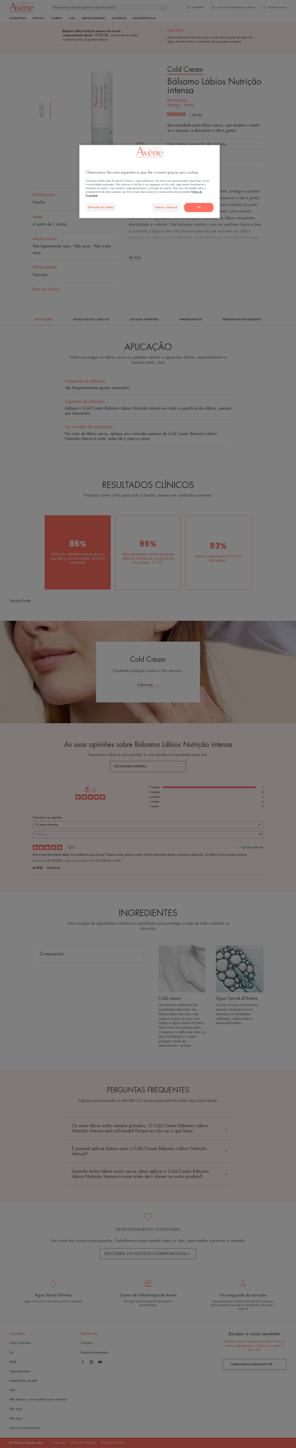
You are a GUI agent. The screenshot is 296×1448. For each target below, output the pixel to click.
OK (199, 207)
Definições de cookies (101, 207)
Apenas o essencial (166, 207)
